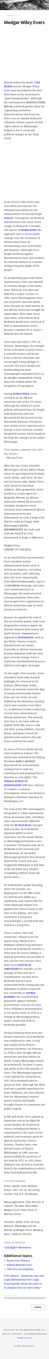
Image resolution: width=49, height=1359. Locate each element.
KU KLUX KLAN (23, 825)
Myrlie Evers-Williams (18, 1260)
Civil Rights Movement (17, 1247)
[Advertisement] (24, 53)
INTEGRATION (25, 637)
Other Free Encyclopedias (20, 1269)
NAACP (9, 218)
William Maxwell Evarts (19, 1265)
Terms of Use (24, 1338)
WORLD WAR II (21, 394)
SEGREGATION (28, 230)
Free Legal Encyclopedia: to (23, 1283)
